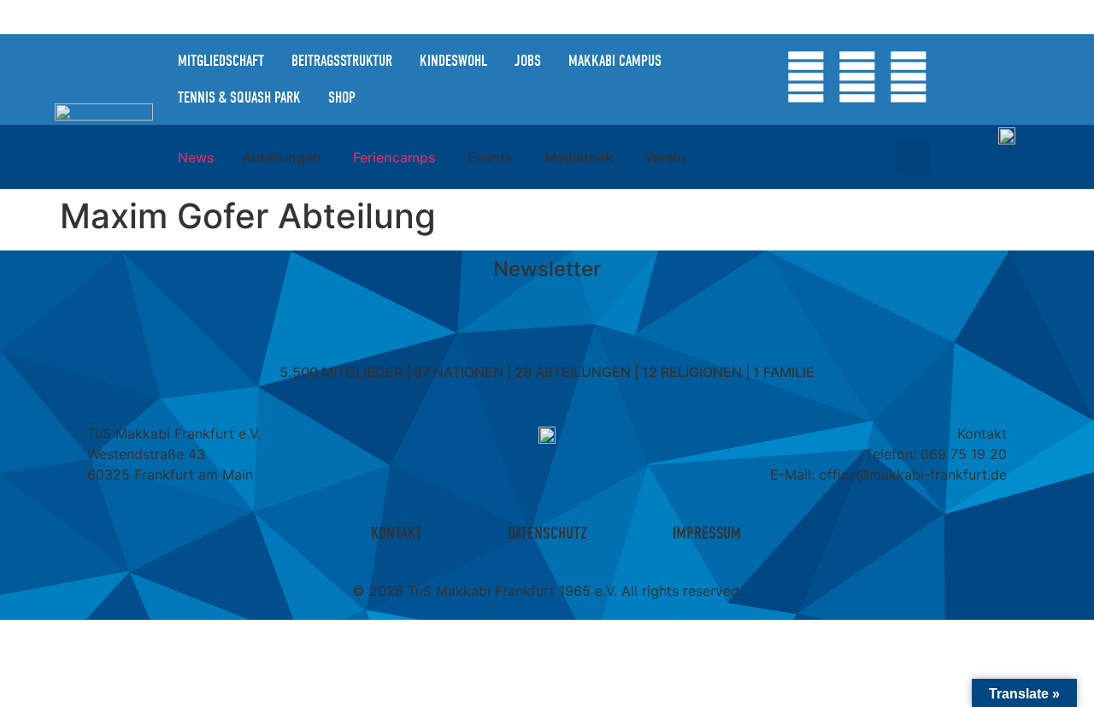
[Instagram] (806, 77)
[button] (913, 157)
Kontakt (396, 533)
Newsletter (547, 268)
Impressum (707, 533)
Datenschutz (547, 533)
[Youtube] (908, 77)
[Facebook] (857, 77)
